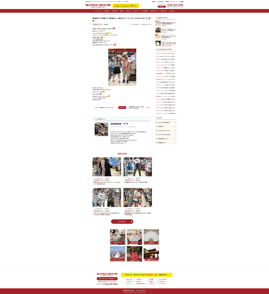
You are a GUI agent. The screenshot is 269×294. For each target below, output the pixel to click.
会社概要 (151, 279)
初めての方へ (130, 279)
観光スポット (164, 11)
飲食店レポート (154, 11)
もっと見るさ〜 (122, 221)
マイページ (172, 1)
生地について (152, 283)
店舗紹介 (154, 1)
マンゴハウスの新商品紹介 (164, 122)
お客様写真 (145, 11)
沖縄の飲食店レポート (163, 138)
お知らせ (128, 11)
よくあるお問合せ (160, 1)
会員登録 (167, 1)
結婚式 (121, 11)
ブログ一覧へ (122, 107)
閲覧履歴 (182, 1)
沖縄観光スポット (162, 142)
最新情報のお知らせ (141, 283)
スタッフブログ (98, 11)
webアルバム (136, 11)
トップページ (94, 14)
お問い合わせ (162, 281)
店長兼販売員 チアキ (97, 24)
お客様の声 (114, 11)
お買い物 (172, 11)
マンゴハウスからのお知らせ (164, 134)
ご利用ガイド (129, 281)
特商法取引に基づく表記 (128, 290)
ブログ (100, 14)
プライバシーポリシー (141, 290)
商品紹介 (107, 11)
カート (177, 1)
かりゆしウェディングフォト (164, 130)
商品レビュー (139, 281)
